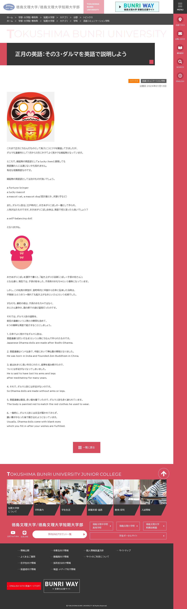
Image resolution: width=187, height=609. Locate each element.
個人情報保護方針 (95, 550)
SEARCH (180, 67)
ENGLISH (180, 81)
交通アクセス (180, 25)
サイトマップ (125, 550)
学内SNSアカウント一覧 (59, 534)
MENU (180, 10)
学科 (75, 21)
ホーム (10, 17)
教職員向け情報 (61, 557)
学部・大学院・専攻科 (28, 17)
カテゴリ (64, 17)
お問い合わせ (180, 39)
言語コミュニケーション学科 (96, 21)
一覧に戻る (89, 447)
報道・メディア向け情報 (64, 569)
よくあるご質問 (28, 557)
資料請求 (180, 53)
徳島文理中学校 (100, 526)
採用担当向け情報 (62, 563)
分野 (75, 17)
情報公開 (25, 550)
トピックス (88, 17)
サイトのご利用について (97, 557)
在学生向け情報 (28, 563)
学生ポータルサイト (128, 536)
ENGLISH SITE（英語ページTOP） (25, 586)
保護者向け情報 (28, 569)
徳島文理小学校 (127, 526)
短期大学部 (49, 17)
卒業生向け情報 (61, 550)
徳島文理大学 (152, 526)
